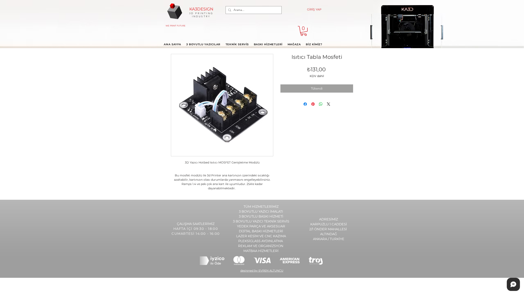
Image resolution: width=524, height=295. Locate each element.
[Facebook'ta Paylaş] (305, 104)
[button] (303, 31)
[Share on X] (328, 104)
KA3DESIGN (201, 9)
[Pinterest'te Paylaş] (313, 104)
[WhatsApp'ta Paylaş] (320, 104)
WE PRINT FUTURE (175, 25)
